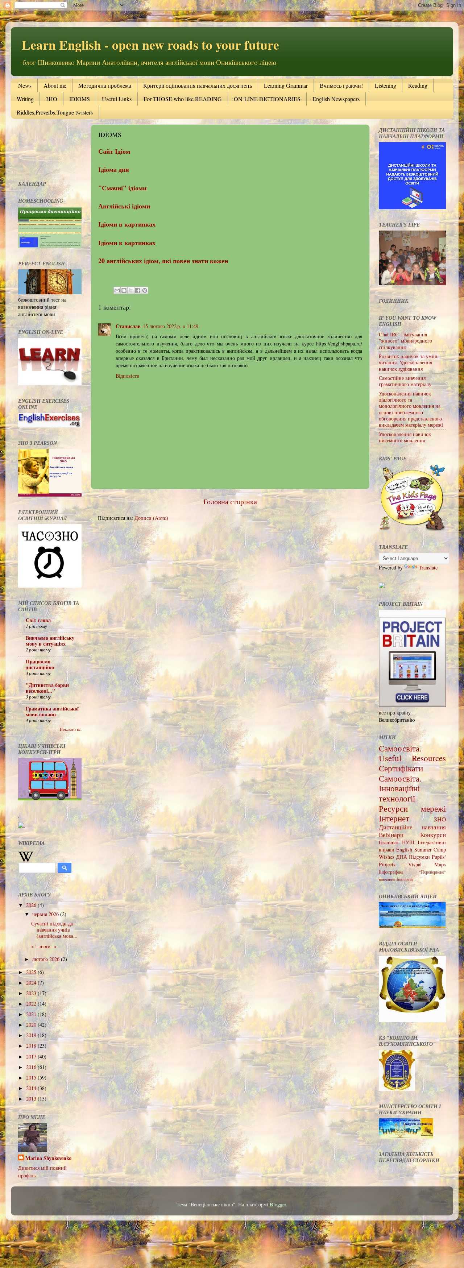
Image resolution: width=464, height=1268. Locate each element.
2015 (32, 1077)
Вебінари (391, 834)
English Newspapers (336, 99)
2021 (32, 1014)
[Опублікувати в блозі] (124, 290)
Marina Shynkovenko (48, 1158)
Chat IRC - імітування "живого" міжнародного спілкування (405, 341)
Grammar (388, 842)
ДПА (401, 856)
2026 (32, 905)
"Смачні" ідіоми (122, 187)
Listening (385, 85)
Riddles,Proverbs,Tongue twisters (55, 112)
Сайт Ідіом (114, 151)
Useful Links (117, 99)
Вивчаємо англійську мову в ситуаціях (50, 640)
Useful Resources (412, 758)
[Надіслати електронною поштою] (117, 290)
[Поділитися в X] (130, 290)
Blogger (278, 1204)
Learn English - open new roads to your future (150, 44)
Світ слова (38, 620)
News (25, 85)
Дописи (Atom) (151, 517)
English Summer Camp (421, 849)
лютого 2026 (46, 959)
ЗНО (51, 99)
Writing (25, 99)
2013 (32, 1098)
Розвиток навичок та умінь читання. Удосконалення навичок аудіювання (408, 362)
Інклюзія (405, 879)
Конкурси (433, 834)
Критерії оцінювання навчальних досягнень (197, 85)
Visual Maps (427, 864)
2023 (32, 993)
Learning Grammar (286, 85)
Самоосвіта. (400, 748)
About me (55, 85)
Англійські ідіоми (124, 206)
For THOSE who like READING (183, 99)
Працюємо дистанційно (40, 664)
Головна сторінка (230, 501)
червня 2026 (46, 914)
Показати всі (71, 729)
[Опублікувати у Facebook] (137, 290)
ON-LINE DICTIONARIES (267, 99)
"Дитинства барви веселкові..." (47, 688)
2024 (32, 982)
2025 (32, 972)
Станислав (128, 326)
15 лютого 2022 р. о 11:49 (170, 326)
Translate (428, 567)
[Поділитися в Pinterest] (144, 290)
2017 (32, 1056)
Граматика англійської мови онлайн (52, 711)
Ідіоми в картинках (127, 224)
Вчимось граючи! (341, 85)
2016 (32, 1067)
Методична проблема (104, 85)
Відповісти (128, 375)
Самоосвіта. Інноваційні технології (400, 788)
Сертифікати (401, 768)
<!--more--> (44, 946)
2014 (32, 1088)
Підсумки (419, 856)
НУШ (408, 842)
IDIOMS (79, 99)
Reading (417, 85)
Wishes (386, 856)
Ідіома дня (113, 169)
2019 (32, 1035)
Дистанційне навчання (412, 827)
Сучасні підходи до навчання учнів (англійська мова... (54, 930)
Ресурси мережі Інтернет (412, 813)
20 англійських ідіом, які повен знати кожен (163, 260)
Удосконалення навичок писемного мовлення (405, 437)
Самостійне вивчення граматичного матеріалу (405, 381)
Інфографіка (391, 872)
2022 (32, 1003)
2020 (32, 1024)
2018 (32, 1045)
